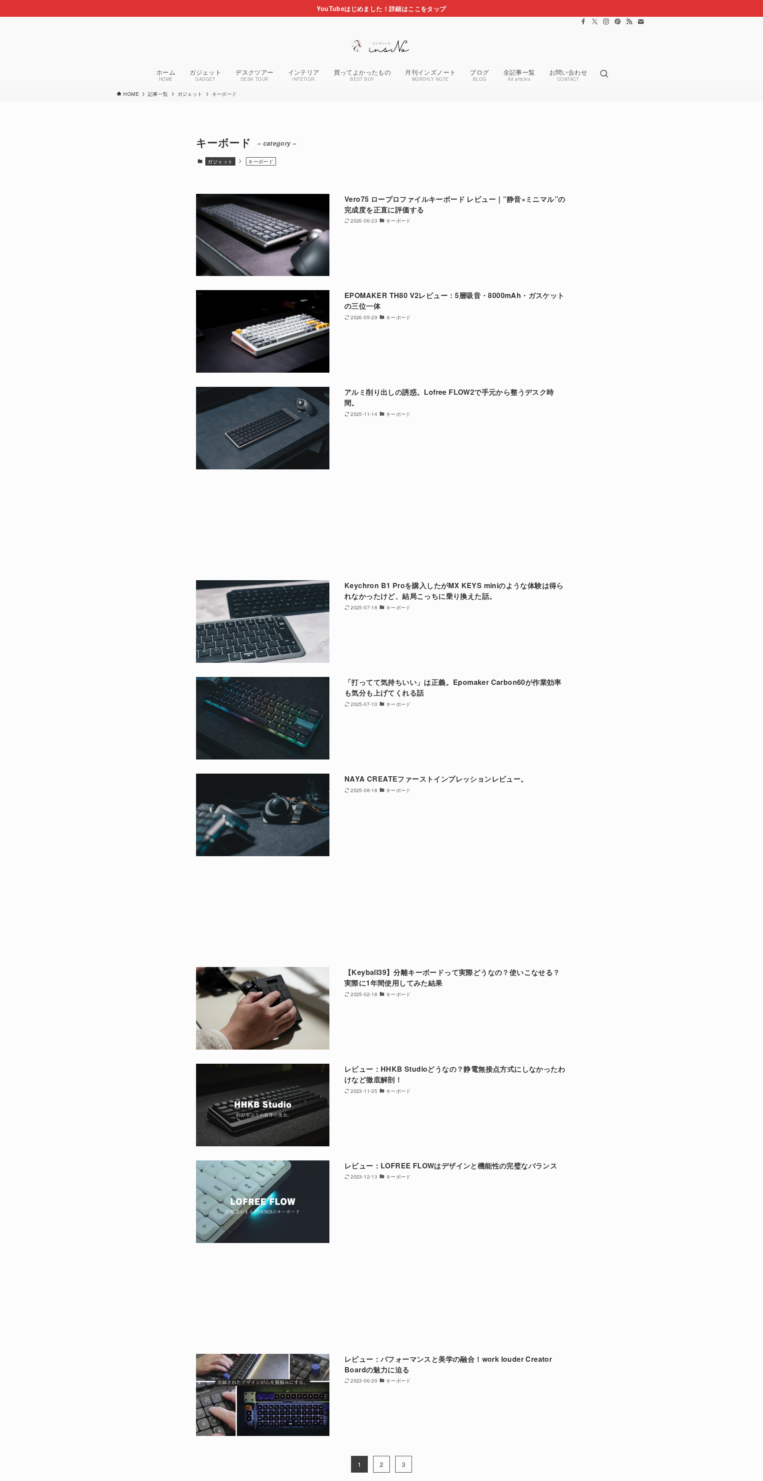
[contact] (640, 21)
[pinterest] (617, 21)
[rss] (629, 21)
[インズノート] (381, 46)
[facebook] (583, 21)
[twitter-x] (595, 21)
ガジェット (220, 161)
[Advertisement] (381, 525)
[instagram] (606, 21)
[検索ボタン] (604, 74)
